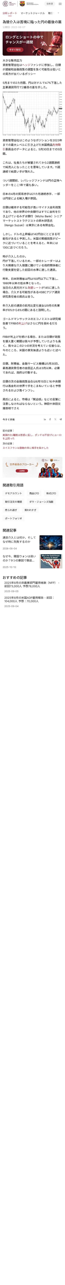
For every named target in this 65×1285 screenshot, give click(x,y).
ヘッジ (26, 65)
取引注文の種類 (13, 501)
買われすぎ (30, 510)
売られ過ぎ (11, 510)
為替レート (34, 287)
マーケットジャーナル (33, 13)
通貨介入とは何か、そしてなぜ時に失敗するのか (19, 539)
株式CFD (51, 493)
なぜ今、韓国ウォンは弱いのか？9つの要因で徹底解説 (19, 558)
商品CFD (34, 493)
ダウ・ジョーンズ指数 (41, 501)
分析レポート (10, 13)
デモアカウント (13, 493)
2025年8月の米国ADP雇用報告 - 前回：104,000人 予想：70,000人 (29, 599)
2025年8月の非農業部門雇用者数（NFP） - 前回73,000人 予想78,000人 (31, 584)
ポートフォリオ (13, 518)
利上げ (23, 323)
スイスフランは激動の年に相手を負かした (26, 447)
